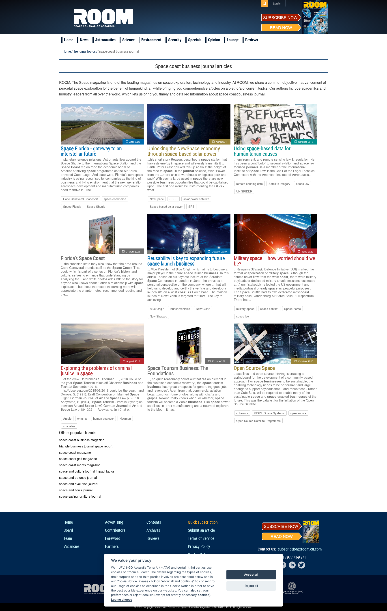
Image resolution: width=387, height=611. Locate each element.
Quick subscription (203, 522)
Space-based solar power (166, 206)
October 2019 (219, 251)
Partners (112, 546)
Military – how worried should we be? (274, 260)
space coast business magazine (81, 440)
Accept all (251, 574)
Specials (194, 39)
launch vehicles (180, 309)
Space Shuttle (96, 206)
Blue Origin (157, 309)
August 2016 (133, 361)
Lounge (233, 39)
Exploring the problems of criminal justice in (96, 370)
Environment (151, 39)
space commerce (115, 199)
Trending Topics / (85, 51)
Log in (277, 3)
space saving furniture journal (80, 496)
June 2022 (307, 251)
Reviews (251, 39)
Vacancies (72, 546)
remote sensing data (249, 183)
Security (174, 39)
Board (68, 530)
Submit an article (201, 530)
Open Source (254, 368)
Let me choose (121, 599)
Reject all (251, 585)
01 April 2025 (133, 251)
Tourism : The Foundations (177, 370)
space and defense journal (78, 477)
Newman (125, 418)
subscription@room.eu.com (300, 549)
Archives (153, 530)
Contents (153, 522)
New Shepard (158, 316)
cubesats (242, 413)
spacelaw (69, 426)
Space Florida (72, 206)
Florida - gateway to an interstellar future (91, 151)
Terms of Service (201, 538)
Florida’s (83, 258)
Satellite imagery (279, 183)
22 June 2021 (219, 361)
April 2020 (134, 141)
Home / (67, 51)
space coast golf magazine (78, 458)
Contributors (115, 530)
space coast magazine (75, 452)
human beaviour (103, 418)
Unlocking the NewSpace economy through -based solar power (183, 151)
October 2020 (305, 361)
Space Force (292, 309)
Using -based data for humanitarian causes (262, 151)
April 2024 (221, 141)
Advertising (114, 522)
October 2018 (305, 141)
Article (67, 418)
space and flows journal (75, 490)
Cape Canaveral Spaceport (80, 199)
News (84, 39)
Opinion (214, 39)
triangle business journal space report (85, 446)
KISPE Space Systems (269, 413)
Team (68, 538)
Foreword (112, 538)
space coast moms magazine (80, 465)
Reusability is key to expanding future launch (186, 260)
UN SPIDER (244, 191)
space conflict (269, 309)
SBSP (174, 199)
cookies (203, 595)
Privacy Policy (199, 546)
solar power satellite (196, 199)
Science (128, 39)
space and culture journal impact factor (86, 471)
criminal (82, 418)
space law (302, 183)
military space (245, 309)
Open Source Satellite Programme (258, 421)
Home (68, 39)
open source (298, 413)
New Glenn (203, 309)
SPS (191, 206)
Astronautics (105, 39)
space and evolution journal (78, 483)
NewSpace (157, 199)
